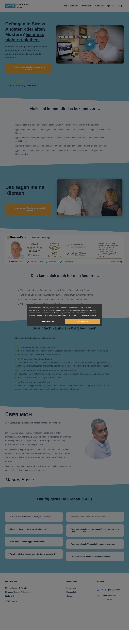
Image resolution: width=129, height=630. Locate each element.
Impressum (71, 588)
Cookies (69, 596)
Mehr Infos (115, 262)
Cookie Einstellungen (88, 315)
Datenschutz (71, 592)
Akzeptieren (82, 321)
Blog (120, 6)
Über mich (86, 6)
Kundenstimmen (71, 6)
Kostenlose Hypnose (104, 6)
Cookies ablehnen (46, 321)
